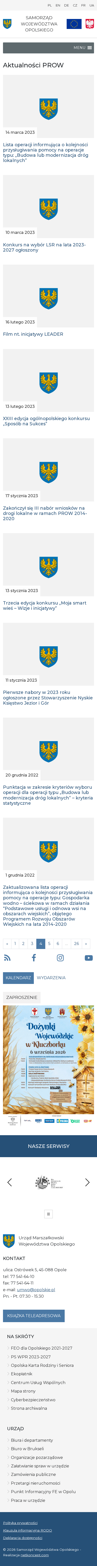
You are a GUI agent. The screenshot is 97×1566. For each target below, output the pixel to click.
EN (58, 5)
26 (76, 943)
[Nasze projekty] (74, 24)
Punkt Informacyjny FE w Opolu (43, 1491)
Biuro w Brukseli (27, 1448)
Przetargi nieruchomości (35, 1483)
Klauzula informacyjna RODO (27, 1530)
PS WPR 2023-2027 (31, 1357)
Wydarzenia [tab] (51, 977)
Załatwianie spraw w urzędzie (40, 1466)
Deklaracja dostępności (22, 1538)
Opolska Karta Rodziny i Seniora (42, 1365)
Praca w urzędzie (28, 1500)
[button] (33, 958)
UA (92, 5)
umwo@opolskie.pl (36, 1289)
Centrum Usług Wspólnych (38, 1382)
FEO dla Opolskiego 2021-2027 (41, 1348)
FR (83, 5)
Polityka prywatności (20, 1523)
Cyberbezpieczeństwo (33, 1400)
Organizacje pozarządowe (37, 1457)
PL (50, 5)
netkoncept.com (35, 1555)
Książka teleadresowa (33, 1315)
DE (66, 5)
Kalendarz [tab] (18, 977)
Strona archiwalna (29, 1408)
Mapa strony (23, 1391)
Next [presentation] (87, 1182)
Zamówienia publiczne (33, 1474)
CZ (75, 5)
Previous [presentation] (9, 1182)
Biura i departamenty (32, 1440)
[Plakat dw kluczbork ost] (48, 1066)
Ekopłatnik (21, 1374)
